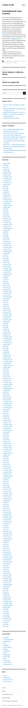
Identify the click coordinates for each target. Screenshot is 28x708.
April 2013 (6, 283)
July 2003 (6, 502)
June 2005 (6, 458)
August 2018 (7, 163)
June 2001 (6, 544)
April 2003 (6, 508)
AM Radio (6, 637)
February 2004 (7, 489)
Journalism (7, 651)
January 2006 (7, 445)
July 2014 (6, 255)
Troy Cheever (7, 133)
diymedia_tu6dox (8, 61)
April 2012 (6, 306)
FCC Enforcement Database (9, 701)
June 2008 (6, 394)
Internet (6, 649)
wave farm (15, 62)
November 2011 (8, 316)
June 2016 (6, 211)
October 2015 (7, 226)
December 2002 (8, 516)
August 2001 (7, 540)
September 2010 (8, 342)
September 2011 (8, 319)
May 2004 (6, 483)
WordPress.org (8, 681)
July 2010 (6, 346)
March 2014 (7, 262)
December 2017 (8, 177)
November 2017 (8, 178)
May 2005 (6, 460)
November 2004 (8, 472)
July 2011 (6, 323)
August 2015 (7, 230)
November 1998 (8, 603)
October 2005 (7, 451)
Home (4, 687)
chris (5, 150)
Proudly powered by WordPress (15, 705)
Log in (5, 675)
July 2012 (6, 300)
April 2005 (6, 462)
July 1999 (6, 588)
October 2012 (7, 295)
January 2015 (7, 243)
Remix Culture (7, 662)
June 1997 (6, 624)
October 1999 (7, 582)
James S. (6, 129)
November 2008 (8, 384)
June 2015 (6, 234)
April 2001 (6, 548)
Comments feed (8, 679)
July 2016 (6, 209)
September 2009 (8, 365)
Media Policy (7, 654)
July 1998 (6, 609)
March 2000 (7, 573)
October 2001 (7, 537)
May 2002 (6, 529)
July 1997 (6, 622)
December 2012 (8, 291)
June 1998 (6, 611)
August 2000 (7, 563)
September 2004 (8, 476)
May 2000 (6, 569)
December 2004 (8, 470)
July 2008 (6, 392)
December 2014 (8, 245)
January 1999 (7, 599)
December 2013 (8, 268)
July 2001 (6, 542)
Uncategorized (8, 664)
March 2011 (7, 331)
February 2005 (7, 466)
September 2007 (8, 407)
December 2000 (8, 556)
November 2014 (8, 247)
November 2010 (8, 338)
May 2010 (6, 350)
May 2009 (6, 373)
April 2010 (6, 352)
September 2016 (8, 205)
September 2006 (8, 430)
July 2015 (6, 232)
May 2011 (6, 327)
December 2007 (8, 401)
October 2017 (7, 180)
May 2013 (6, 281)
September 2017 (8, 182)
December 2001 (8, 533)
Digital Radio (7, 641)
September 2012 (8, 297)
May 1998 (6, 613)
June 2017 (6, 188)
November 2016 (8, 201)
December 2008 (8, 382)
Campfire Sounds (15, 38)
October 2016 (7, 203)
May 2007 (6, 415)
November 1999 (8, 580)
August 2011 (7, 321)
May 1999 (6, 592)
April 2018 (6, 169)
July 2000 (6, 565)
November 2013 (8, 270)
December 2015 (8, 222)
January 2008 (7, 399)
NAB (5, 658)
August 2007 (7, 409)
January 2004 (7, 491)
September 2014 (8, 251)
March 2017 (7, 194)
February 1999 (7, 598)
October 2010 (7, 340)
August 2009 (7, 367)
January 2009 (7, 380)
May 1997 (6, 626)
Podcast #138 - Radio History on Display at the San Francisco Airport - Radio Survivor (14, 139)
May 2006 (6, 438)
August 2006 (7, 432)
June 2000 (6, 567)
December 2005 (8, 447)
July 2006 (6, 434)
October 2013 (7, 272)
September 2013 (8, 274)
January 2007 (7, 422)
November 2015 (8, 224)
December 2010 (8, 337)
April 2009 (6, 375)
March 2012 (7, 308)
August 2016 (7, 207)
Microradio (7, 656)
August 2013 (7, 276)
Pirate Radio (7, 660)
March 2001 (7, 550)
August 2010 (7, 344)
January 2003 (7, 514)
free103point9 (9, 62)
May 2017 (6, 190)
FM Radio (6, 645)
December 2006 (8, 424)
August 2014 (7, 253)
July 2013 (6, 277)
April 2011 (6, 329)
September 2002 (8, 521)
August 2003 (7, 500)
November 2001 (8, 535)
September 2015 (8, 228)
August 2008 (7, 390)
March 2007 (7, 418)
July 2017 (6, 186)
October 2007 (7, 405)
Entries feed (7, 677)
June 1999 (6, 590)
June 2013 (6, 279)
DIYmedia (4, 705)
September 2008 (8, 388)
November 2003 (8, 495)
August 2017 (7, 184)
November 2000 (8, 558)
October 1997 (7, 620)
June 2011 (6, 325)
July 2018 (6, 165)
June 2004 (6, 481)
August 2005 (7, 455)
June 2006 (6, 436)
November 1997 (8, 618)
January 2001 (7, 554)
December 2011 (7, 314)
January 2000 (7, 577)
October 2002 (7, 519)
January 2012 (7, 312)
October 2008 (7, 386)
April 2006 (6, 439)
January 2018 (7, 175)
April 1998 (6, 615)
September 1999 (8, 584)
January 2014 (7, 266)
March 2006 (7, 441)
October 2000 (7, 559)
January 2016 (7, 220)
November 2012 (8, 293)
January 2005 (7, 468)
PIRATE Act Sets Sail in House (12, 118)
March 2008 (7, 396)
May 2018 (6, 167)
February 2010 (7, 356)
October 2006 (7, 428)
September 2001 (8, 538)
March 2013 (7, 285)
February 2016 (7, 218)
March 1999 (7, 596)
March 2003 (7, 510)
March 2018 (7, 171)
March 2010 (7, 354)
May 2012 (6, 304)
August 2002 (7, 523)
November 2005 (8, 449)
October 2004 (7, 474)
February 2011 (7, 333)
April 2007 (6, 417)
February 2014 (7, 264)
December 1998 (8, 601)
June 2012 (6, 302)
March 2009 (7, 377)
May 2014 (6, 258)
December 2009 (8, 359)
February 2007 (7, 420)
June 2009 (6, 371)
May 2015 (6, 236)
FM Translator (8, 647)
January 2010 (7, 357)
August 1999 (7, 586)
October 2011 (7, 317)
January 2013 (7, 289)
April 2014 (6, 260)
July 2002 (6, 525)
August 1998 (7, 607)
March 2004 (7, 487)
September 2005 (8, 453)
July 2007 (6, 411)
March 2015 (7, 239)
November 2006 (8, 426)
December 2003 (8, 493)
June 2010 (6, 348)
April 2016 (6, 215)
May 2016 (6, 213)
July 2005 (6, 457)
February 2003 (7, 512)
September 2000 (8, 561)
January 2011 (7, 335)
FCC (5, 643)
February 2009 (7, 378)
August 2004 (7, 478)
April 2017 (6, 192)
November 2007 (8, 403)
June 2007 (6, 413)
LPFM (5, 653)
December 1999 (8, 578)
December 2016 (8, 199)
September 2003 (8, 498)
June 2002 (6, 527)
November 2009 (8, 361)
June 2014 (6, 257)
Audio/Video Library (7, 694)
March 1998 (7, 617)
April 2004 (6, 485)
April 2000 (7, 571)
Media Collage (6, 697)
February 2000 (7, 575)
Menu (23, 5)
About (4, 691)
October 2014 (7, 249)
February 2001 (7, 552)
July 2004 (6, 479)
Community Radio (8, 639)
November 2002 (8, 518)
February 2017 (7, 196)
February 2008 (7, 397)
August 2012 (7, 298)
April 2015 (6, 237)
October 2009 (7, 363)
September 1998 (8, 605)
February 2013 (7, 287)
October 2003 (7, 497)
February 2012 (7, 310)
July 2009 (6, 369)
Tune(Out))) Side (6, 34)
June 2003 (6, 504)
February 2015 (7, 241)
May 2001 (6, 546)
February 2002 (7, 531)
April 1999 (6, 594)
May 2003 (6, 506)
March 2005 (7, 464)
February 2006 (7, 443)
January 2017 (7, 197)
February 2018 (7, 173)
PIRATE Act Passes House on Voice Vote (14, 112)
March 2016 (7, 217)
